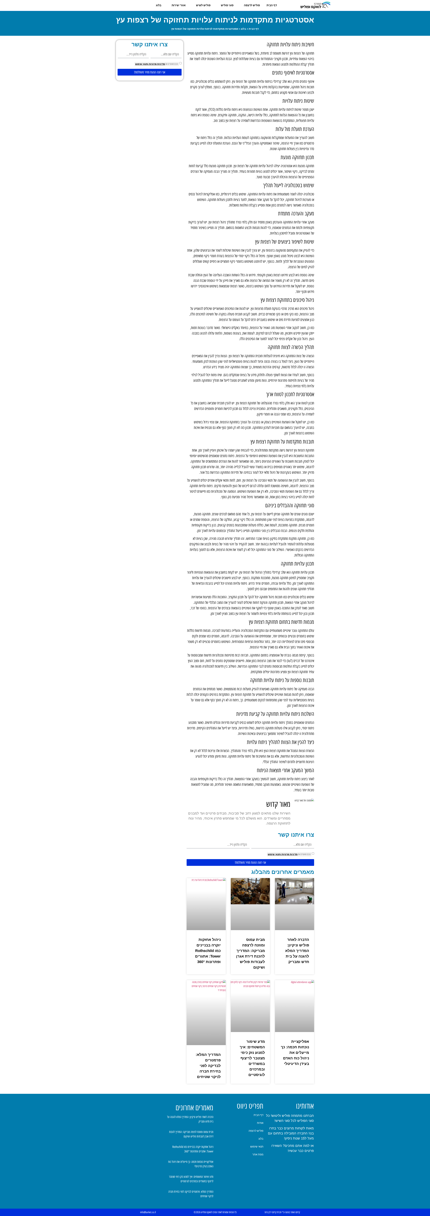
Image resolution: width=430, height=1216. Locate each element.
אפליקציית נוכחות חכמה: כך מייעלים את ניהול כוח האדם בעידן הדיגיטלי (295, 1052)
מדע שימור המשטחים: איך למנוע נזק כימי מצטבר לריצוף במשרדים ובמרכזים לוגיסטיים (252, 1058)
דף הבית (272, 5)
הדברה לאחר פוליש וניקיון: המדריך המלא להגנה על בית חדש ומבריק (297, 951)
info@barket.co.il (148, 1212)
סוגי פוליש (227, 5)
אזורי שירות (179, 5)
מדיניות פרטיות (289, 854)
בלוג (158, 5)
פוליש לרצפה (252, 5)
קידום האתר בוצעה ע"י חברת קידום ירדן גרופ (282, 1212)
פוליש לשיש (203, 5)
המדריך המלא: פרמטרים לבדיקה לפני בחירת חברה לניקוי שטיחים (208, 1066)
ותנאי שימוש (274, 854)
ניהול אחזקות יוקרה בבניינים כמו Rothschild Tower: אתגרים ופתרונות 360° (208, 951)
